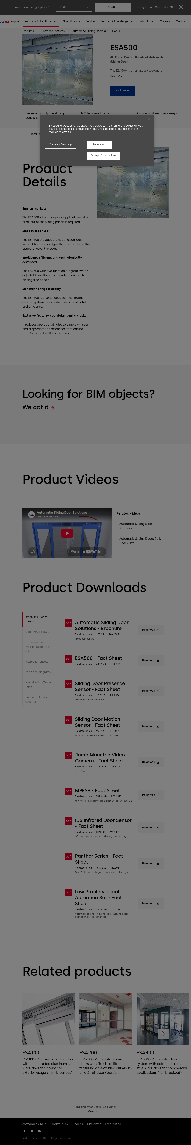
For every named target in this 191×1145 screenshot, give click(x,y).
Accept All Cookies (103, 155)
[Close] (149, 119)
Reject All (99, 144)
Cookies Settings (60, 144)
